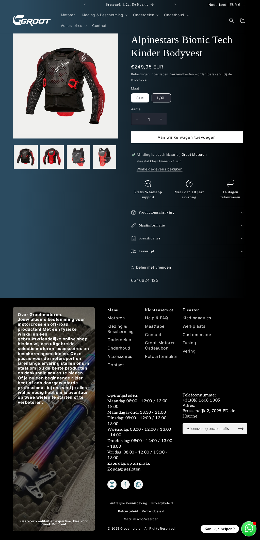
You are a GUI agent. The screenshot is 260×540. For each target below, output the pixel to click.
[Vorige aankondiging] (84, 5)
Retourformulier (161, 356)
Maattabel (155, 326)
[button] (104, 15)
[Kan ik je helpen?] (248, 528)
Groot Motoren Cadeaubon (160, 345)
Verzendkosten (182, 74)
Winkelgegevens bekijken (160, 169)
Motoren (116, 317)
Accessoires (119, 356)
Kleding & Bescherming (120, 329)
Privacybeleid (162, 503)
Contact (115, 364)
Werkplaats (194, 326)
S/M (140, 98)
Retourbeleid (128, 511)
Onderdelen (119, 339)
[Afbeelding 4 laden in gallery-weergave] (104, 157)
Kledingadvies (197, 317)
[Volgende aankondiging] (175, 5)
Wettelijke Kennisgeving (128, 503)
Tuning (189, 342)
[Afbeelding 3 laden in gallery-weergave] (78, 157)
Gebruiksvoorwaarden (141, 519)
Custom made (197, 334)
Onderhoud (118, 348)
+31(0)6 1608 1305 (201, 400)
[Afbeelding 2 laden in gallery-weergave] (52, 157)
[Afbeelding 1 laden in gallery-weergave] (26, 157)
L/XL (161, 98)
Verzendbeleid (153, 511)
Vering (189, 351)
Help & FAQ (156, 317)
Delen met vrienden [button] (153, 267)
